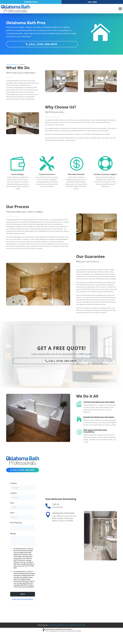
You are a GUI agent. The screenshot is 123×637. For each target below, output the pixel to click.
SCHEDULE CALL (30, 2)
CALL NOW (92, 2)
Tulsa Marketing (53, 625)
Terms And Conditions (67, 625)
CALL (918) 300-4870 (43, 44)
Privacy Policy (80, 625)
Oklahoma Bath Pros (12, 64)
